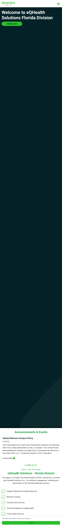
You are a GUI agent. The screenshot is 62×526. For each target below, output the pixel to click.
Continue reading (6, 458)
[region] (31, 521)
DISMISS (31, 522)
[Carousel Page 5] (32, 465)
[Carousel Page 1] (25, 465)
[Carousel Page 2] (27, 465)
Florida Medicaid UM (8, 3)
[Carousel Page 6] (34, 465)
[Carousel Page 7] (35, 465)
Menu (58, 4)
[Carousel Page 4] (30, 465)
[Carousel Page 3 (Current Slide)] (28, 465)
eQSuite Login (12, 24)
